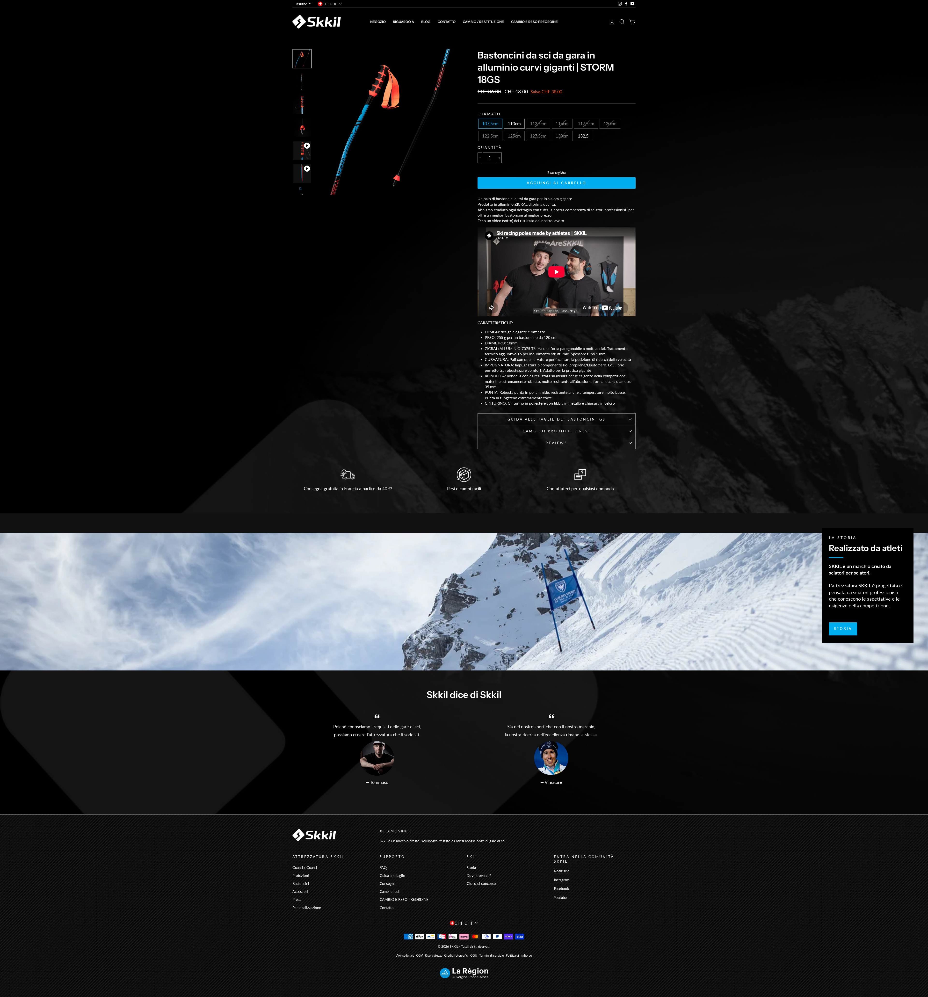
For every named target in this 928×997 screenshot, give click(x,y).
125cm (514, 135)
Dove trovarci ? (479, 875)
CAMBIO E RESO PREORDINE (534, 22)
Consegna (387, 883)
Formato (489, 114)
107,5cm (490, 123)
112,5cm (538, 123)
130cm (562, 135)
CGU (473, 955)
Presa (296, 899)
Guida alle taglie (392, 875)
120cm (609, 123)
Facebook (561, 888)
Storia (843, 628)
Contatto (447, 22)
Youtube (560, 897)
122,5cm (490, 135)
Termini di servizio (491, 955)
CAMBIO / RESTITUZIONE (483, 22)
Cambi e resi (389, 891)
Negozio (378, 22)
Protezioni (300, 875)
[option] (388, 122)
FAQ (383, 867)
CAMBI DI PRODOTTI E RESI (556, 431)
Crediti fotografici (456, 955)
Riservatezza (433, 955)
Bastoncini (300, 883)
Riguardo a (403, 22)
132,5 (583, 135)
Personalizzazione (306, 907)
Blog (425, 22)
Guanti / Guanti (304, 867)
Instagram (561, 880)
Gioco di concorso (481, 883)
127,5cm (538, 135)
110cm (514, 123)
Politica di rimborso (519, 955)
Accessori (300, 891)
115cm (562, 123)
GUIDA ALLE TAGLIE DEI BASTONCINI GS (557, 419)
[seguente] (302, 192)
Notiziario (562, 871)
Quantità (490, 148)
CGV (419, 955)
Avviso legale (405, 955)
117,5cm (586, 123)
